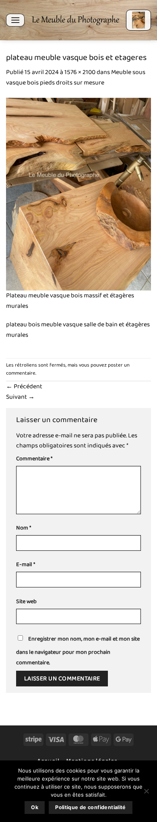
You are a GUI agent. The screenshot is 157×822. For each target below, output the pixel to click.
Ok (34, 807)
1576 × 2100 (79, 72)
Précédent (24, 386)
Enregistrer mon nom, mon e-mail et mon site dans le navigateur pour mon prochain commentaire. (78, 650)
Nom (23, 528)
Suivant (20, 397)
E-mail (25, 564)
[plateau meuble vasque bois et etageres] (78, 194)
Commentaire (34, 459)
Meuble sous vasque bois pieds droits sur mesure (75, 77)
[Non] (146, 793)
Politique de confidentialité (90, 807)
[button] (15, 20)
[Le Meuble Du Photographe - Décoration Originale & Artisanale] (75, 20)
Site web (26, 601)
